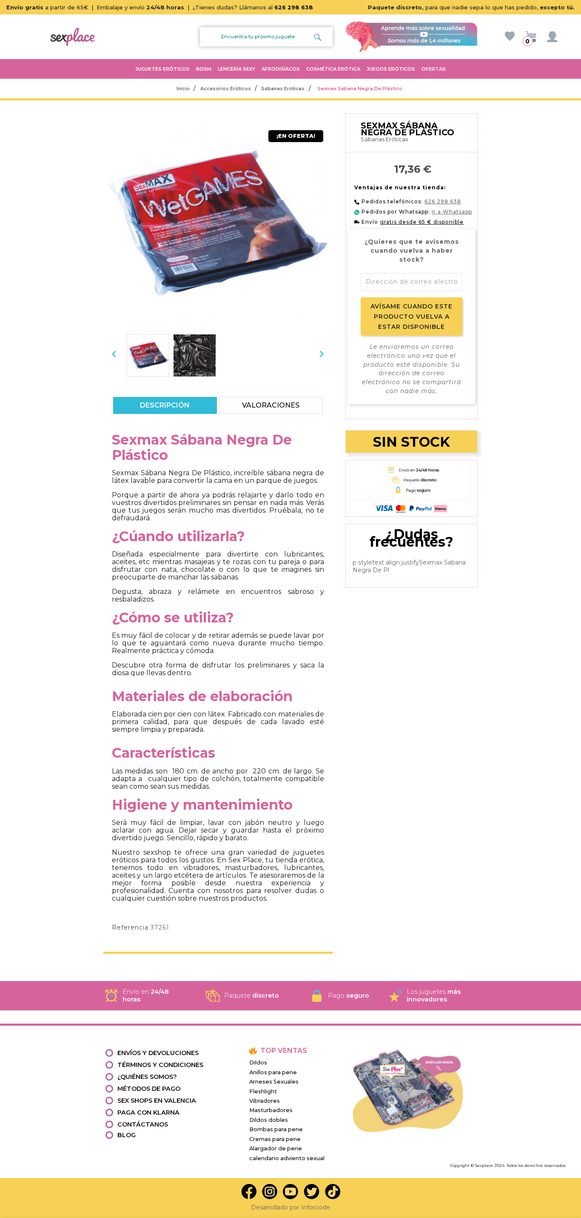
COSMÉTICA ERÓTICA (333, 69)
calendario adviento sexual (287, 1158)
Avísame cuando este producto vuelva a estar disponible (411, 316)
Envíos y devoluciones (158, 1053)
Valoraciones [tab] (271, 405)
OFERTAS (434, 69)
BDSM (203, 69)
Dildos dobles (268, 1120)
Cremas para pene (275, 1139)
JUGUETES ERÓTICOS (162, 69)
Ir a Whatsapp (452, 211)
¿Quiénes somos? (147, 1077)
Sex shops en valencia (156, 1100)
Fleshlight (263, 1091)
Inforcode (315, 1207)
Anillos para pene (273, 1072)
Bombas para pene (276, 1129)
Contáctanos (142, 1124)
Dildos (258, 1062)
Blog (126, 1135)
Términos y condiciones (160, 1065)
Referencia (130, 927)
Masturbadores (271, 1110)
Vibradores (264, 1101)
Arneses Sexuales (274, 1081)
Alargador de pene (275, 1148)
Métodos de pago (148, 1088)
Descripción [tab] (165, 405)
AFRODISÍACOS (281, 69)
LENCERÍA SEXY (236, 69)
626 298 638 (293, 7)
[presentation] (114, 354)
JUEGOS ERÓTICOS (391, 69)
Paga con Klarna (148, 1112)
